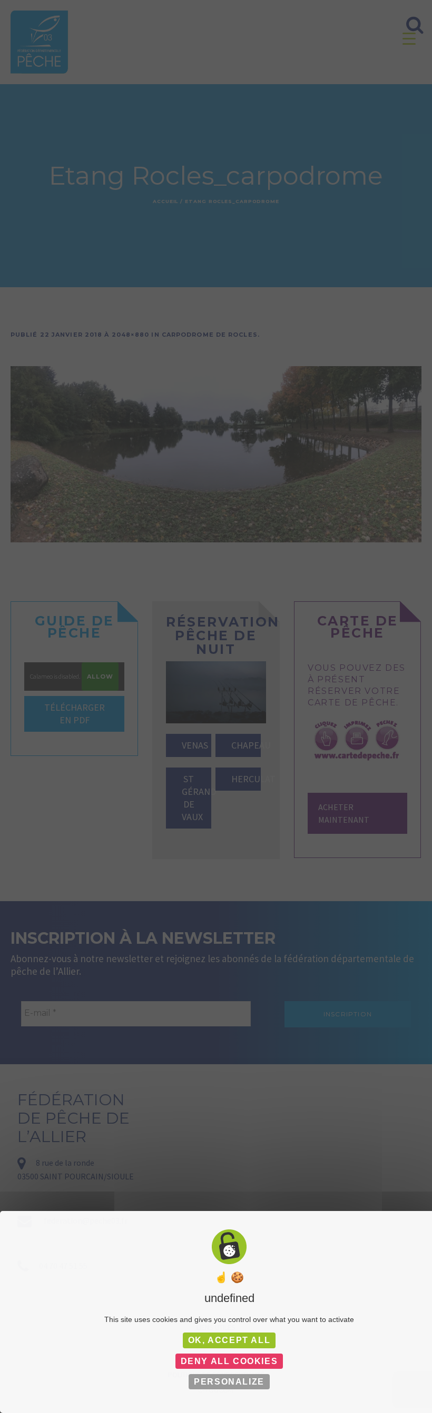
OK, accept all (229, 1340)
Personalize (229, 1381)
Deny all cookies (229, 1361)
